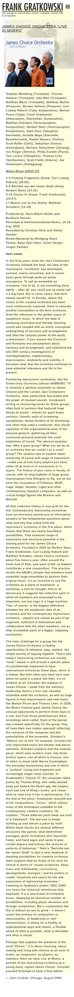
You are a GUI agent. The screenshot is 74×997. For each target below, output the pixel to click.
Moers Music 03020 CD (22, 171)
